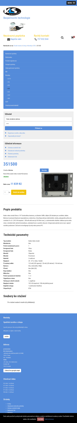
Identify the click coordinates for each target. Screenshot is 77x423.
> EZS (8, 92)
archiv (7, 336)
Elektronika (8, 57)
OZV (6, 102)
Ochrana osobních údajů (13, 408)
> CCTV (9, 78)
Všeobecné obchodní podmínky (15, 406)
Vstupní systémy (10, 64)
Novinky (30, 45)
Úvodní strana (18, 45)
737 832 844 (42, 39)
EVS (34, 45)
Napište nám (16, 39)
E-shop (9, 404)
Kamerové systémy (10, 54)
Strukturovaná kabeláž (11, 105)
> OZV (8, 95)
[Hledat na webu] (62, 37)
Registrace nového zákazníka (16, 133)
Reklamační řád (11, 410)
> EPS (8, 85)
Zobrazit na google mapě (12, 370)
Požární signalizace (11, 61)
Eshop (24, 45)
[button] (71, 3)
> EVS (8, 88)
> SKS (8, 98)
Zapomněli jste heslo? (14, 136)
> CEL (8, 82)
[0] (72, 37)
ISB (6, 72)
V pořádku (41, 419)
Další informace (49, 419)
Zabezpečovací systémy (12, 68)
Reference (10, 412)
